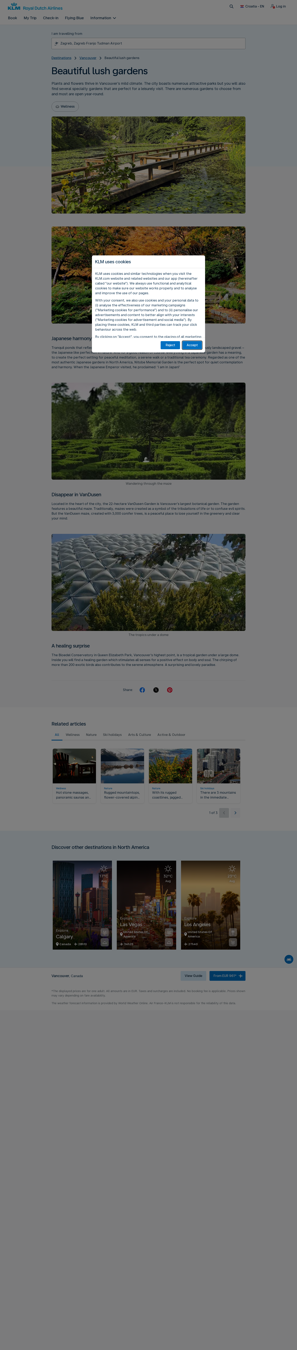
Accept (192, 345)
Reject (170, 345)
